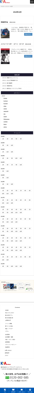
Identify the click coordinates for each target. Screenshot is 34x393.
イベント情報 (8, 323)
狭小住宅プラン (9, 315)
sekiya (5, 127)
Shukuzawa (6, 119)
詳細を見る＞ (28, 34)
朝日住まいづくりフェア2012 (14, 88)
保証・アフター (9, 328)
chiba (5, 106)
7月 (12, 164)
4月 (3, 158)
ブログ (3, 95)
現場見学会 (9, 85)
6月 (21, 138)
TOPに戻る (30, 391)
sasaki (5, 116)
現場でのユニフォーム (12, 77)
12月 (12, 151)
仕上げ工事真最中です (12, 80)
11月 (12, 145)
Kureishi (6, 103)
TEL (5, 392)
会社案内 (7, 334)
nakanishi (6, 111)
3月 (12, 138)
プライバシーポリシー (10, 344)
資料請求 (7, 353)
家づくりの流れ (9, 326)
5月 (16, 138)
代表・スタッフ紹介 (10, 339)
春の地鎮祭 (9, 83)
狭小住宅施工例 (9, 317)
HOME (7, 310)
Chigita (5, 98)
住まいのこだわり (9, 312)
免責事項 (7, 347)
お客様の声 (8, 320)
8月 (25, 190)
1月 (3, 138)
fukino (5, 124)
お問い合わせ (8, 350)
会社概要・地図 (9, 337)
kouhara (6, 101)
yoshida (5, 121)
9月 (12, 158)
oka (4, 114)
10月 (16, 158)
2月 (7, 138)
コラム (7, 331)
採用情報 (7, 342)
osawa (5, 108)
